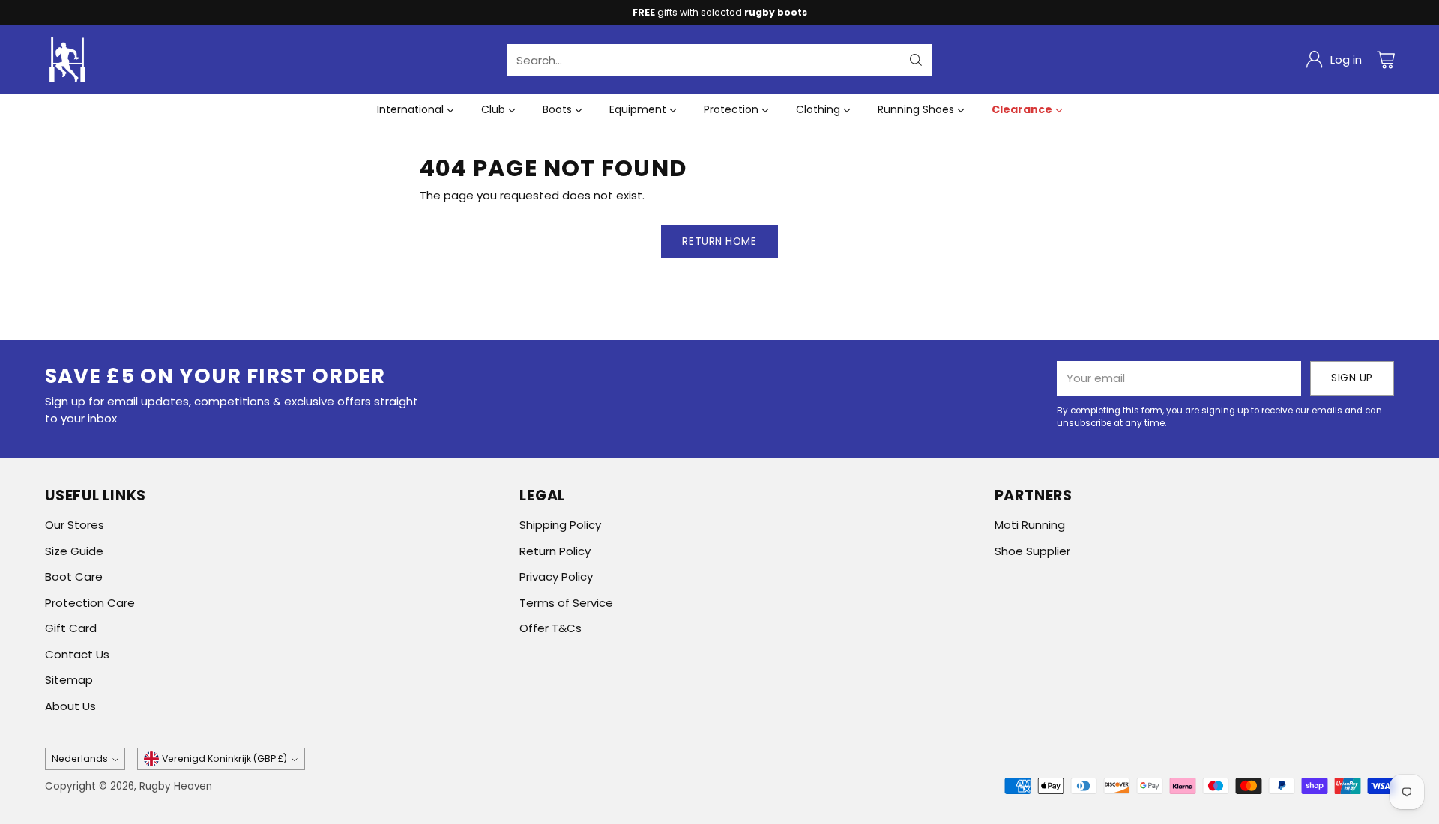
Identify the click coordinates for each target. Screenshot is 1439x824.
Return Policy (555, 551)
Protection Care (90, 603)
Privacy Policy (556, 576)
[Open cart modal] (1386, 60)
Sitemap (69, 680)
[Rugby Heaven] (67, 59)
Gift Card (71, 628)
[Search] (915, 60)
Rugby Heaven (175, 786)
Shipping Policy (560, 525)
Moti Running (1030, 525)
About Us (70, 706)
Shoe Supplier (1032, 551)
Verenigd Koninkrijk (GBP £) (224, 758)
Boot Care (74, 576)
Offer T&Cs (550, 628)
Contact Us (77, 654)
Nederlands (80, 758)
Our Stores (74, 525)
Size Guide (74, 551)
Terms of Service (566, 603)
